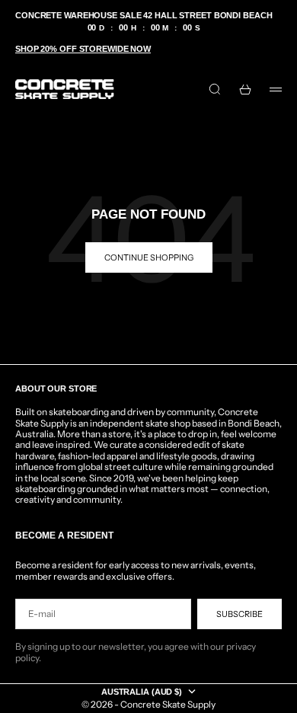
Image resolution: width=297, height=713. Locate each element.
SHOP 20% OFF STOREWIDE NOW (83, 48)
